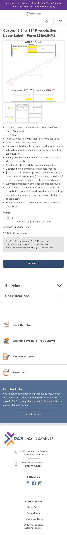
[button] (33, 285)
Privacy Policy (33, 513)
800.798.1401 (33, 466)
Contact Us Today (33, 414)
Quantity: (7, 212)
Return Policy (33, 507)
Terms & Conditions (33, 519)
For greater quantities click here (34, 221)
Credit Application (33, 501)
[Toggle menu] (6, 21)
